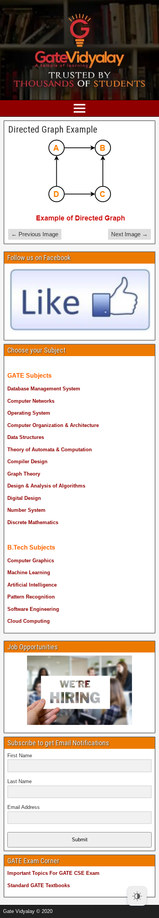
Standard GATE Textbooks (38, 885)
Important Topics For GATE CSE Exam (53, 873)
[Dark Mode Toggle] (137, 896)
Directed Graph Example (52, 129)
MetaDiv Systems (112, 909)
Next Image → (129, 234)
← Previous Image (34, 234)
